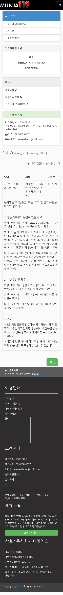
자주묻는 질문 (12, 38)
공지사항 (9, 31)
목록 (52, 362)
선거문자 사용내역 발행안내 (21, 374)
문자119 (18, 586)
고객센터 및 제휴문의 (15, 24)
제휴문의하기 (32, 533)
